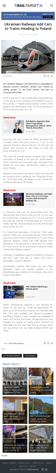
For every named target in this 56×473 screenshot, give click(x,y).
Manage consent (9, 463)
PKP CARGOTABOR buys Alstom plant (37, 287)
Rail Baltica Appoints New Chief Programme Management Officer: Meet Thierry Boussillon (38, 124)
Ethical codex (24, 463)
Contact (32, 466)
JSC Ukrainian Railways (12, 356)
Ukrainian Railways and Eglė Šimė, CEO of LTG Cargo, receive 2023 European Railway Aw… (39, 197)
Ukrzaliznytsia (30, 356)
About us (23, 466)
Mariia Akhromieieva (16, 343)
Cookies (49, 463)
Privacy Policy (38, 463)
